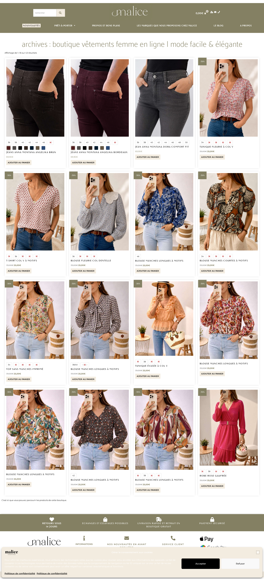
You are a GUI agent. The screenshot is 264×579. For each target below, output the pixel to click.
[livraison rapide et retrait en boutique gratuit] (158, 519)
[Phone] (219, 12)
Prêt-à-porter (63, 25)
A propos (246, 25)
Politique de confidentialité (20, 573)
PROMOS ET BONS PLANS (106, 25)
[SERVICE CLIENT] (173, 538)
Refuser (240, 563)
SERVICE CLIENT (173, 544)
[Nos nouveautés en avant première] (126, 538)
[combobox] (45, 13)
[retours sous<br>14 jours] (52, 519)
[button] (257, 552)
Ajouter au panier (19, 162)
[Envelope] (215, 12)
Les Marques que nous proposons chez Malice (167, 25)
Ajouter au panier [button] (212, 373)
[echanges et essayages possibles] (105, 519)
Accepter (200, 563)
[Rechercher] (60, 13)
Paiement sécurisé (212, 523)
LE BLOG (219, 25)
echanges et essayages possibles (105, 523)
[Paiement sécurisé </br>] (212, 519)
